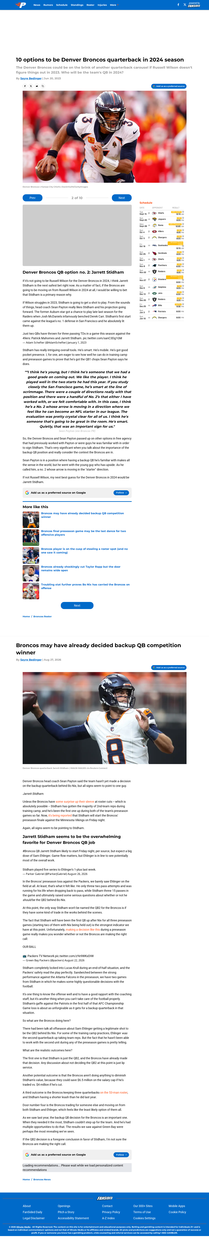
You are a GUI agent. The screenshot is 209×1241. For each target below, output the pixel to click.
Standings (77, 4)
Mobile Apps (177, 1206)
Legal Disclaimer (34, 1218)
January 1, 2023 (77, 342)
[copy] (42, 86)
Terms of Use (142, 1212)
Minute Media (23, 1227)
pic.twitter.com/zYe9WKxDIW (74, 956)
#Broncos (29, 851)
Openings (64, 1206)
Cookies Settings (144, 1218)
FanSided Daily (32, 1212)
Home (26, 616)
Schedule (62, 4)
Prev (33, 198)
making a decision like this (83, 929)
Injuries (102, 4)
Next (122, 198)
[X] (185, 4)
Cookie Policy (177, 1212)
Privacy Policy (111, 1212)
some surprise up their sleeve (75, 801)
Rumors (48, 4)
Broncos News (42, 1179)
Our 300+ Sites (142, 1206)
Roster (90, 4)
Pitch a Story (66, 1212)
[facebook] (178, 4)
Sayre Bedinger (31, 78)
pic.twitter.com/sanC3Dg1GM (102, 338)
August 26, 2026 (77, 874)
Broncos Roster (42, 616)
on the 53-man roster (113, 1092)
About (27, 1206)
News (37, 4)
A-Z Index (108, 1218)
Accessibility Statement (73, 1218)
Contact (107, 1206)
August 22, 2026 (74, 960)
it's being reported (60, 815)
